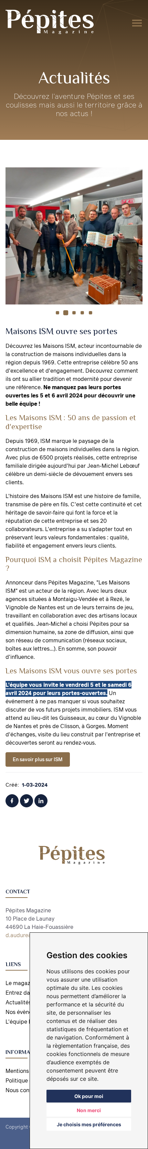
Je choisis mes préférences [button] (89, 1124)
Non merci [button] (89, 1110)
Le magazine (22, 983)
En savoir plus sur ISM (38, 759)
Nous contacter (25, 1090)
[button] (57, 312)
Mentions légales (27, 1071)
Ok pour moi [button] (88, 1096)
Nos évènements (27, 1012)
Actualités (18, 1002)
